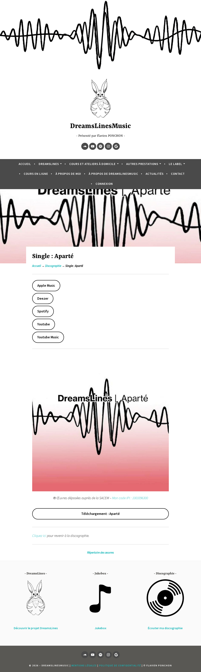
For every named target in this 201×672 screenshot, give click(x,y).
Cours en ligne (36, 174)
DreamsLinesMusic (100, 126)
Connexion (104, 184)
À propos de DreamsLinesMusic (113, 174)
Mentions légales (84, 665)
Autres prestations (142, 164)
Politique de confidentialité (120, 665)
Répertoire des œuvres (100, 552)
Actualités (155, 174)
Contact (178, 174)
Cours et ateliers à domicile (92, 164)
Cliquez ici (39, 535)
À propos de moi (68, 174)
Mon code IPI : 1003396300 (130, 498)
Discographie (53, 266)
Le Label (175, 164)
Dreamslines (49, 164)
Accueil (25, 164)
